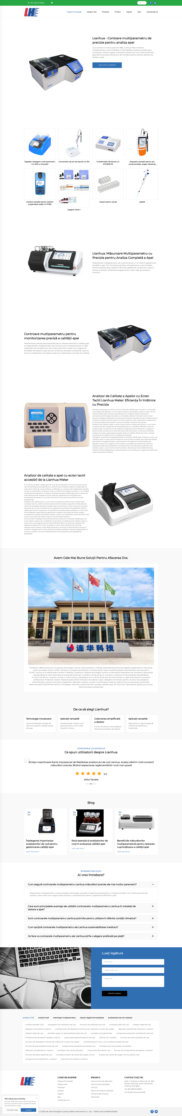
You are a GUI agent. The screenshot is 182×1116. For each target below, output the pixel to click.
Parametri (95, 1097)
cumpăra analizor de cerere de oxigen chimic (75, 1055)
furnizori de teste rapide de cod (38, 1055)
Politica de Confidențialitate (105, 1111)
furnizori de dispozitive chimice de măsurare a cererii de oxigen (52, 1042)
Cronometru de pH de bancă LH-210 (73, 162)
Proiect (118, 12)
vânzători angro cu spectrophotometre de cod (67, 1033)
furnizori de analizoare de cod (92, 1025)
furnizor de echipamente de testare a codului (133, 1050)
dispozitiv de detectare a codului (39, 1050)
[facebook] (150, 3)
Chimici (94, 1087)
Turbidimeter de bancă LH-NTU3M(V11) (108, 163)
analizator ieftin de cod (119, 1025)
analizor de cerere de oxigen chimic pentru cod (119, 1055)
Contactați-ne (152, 12)
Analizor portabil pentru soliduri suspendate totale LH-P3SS (39, 203)
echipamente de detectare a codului (41, 1059)
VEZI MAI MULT (32, 852)
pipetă (142, 202)
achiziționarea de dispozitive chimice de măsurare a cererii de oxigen (84, 1029)
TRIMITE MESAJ (114, 993)
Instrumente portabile (100, 1084)
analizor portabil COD (34, 1025)
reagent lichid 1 (73, 210)
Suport (129, 12)
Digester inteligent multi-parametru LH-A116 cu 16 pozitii (39, 163)
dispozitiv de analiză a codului (38, 1029)
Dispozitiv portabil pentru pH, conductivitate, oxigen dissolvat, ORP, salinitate (142, 163)
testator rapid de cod (142, 1025)
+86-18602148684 (37, 3)
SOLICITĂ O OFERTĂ (107, 65)
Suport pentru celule (108, 202)
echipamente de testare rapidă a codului (42, 1038)
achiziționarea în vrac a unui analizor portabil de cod (106, 1042)
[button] (87, 783)
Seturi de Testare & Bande (102, 1091)
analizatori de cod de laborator (70, 1050)
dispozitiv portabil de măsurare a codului (135, 1029)
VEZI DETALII (39, 143)
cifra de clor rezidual (107, 1038)
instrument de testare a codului (74, 1059)
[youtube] (155, 3)
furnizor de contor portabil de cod (134, 1038)
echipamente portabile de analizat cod (78, 1046)
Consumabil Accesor (100, 1094)
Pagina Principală (74, 12)
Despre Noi (91, 12)
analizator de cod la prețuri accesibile (115, 1046)
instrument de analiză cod (98, 1050)
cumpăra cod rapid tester (101, 1033)
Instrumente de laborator (101, 1081)
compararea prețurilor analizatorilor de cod (134, 1033)
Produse (105, 12)
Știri (139, 12)
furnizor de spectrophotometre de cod (41, 1046)
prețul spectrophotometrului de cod (79, 1038)
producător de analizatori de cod (62, 1025)
